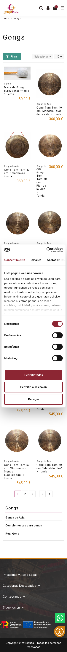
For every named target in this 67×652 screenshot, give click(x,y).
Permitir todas (33, 374)
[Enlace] (49, 494)
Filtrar (14, 56)
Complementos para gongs (23, 525)
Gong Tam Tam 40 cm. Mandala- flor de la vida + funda (49, 111)
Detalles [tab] (36, 259)
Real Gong (12, 533)
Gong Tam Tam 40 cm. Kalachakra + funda (17, 173)
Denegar (33, 399)
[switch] (57, 335)
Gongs (11, 508)
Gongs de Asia (15, 517)
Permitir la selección (33, 387)
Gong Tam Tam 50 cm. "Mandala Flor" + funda (49, 468)
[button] (59, 631)
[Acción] (28, 72)
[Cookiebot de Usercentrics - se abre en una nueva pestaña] (47, 249)
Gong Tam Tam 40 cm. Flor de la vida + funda (41, 184)
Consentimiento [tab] (14, 259)
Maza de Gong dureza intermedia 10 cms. (16, 91)
